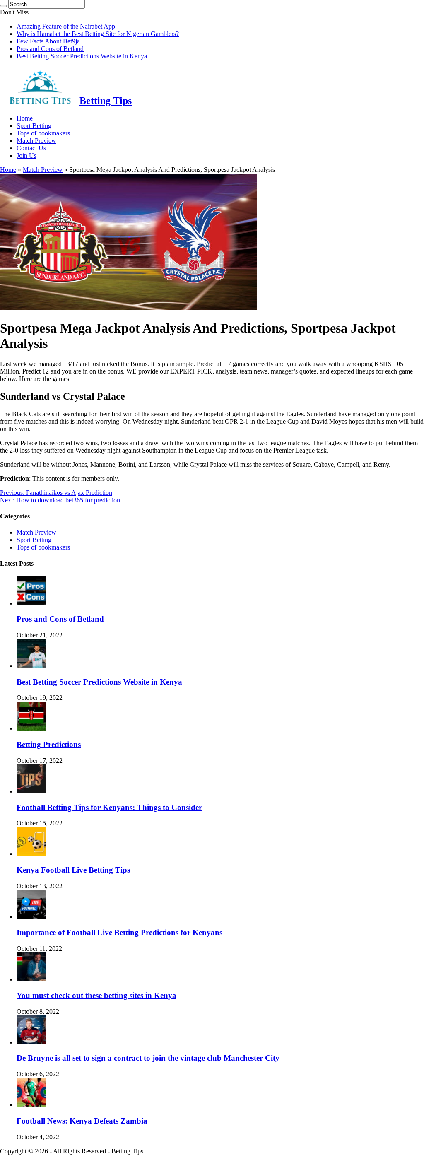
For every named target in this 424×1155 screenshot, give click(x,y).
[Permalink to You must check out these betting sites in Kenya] (31, 979)
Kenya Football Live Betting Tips (73, 870)
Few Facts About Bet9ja (48, 41)
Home (25, 118)
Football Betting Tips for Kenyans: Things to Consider (109, 807)
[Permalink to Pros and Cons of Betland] (31, 603)
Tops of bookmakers (43, 133)
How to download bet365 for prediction (60, 500)
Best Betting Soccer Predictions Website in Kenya (82, 56)
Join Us (26, 155)
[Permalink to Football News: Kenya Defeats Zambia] (31, 1104)
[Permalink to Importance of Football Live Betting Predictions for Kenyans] (31, 916)
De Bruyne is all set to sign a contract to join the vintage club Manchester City (148, 1058)
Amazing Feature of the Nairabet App (66, 26)
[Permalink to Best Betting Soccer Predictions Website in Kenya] (31, 665)
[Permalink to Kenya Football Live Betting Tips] (31, 853)
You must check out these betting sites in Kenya (96, 995)
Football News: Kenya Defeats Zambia (82, 1120)
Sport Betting (34, 125)
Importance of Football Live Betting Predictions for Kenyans (119, 932)
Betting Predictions (49, 744)
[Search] (3, 6)
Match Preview (36, 140)
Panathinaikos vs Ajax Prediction (56, 492)
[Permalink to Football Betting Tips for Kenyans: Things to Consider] (31, 791)
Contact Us (31, 148)
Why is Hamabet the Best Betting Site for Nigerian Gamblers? (98, 33)
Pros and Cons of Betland (50, 48)
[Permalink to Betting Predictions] (31, 728)
